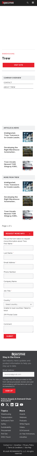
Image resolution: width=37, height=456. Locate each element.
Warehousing (8, 54)
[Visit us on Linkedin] (12, 404)
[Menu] (33, 3)
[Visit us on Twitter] (7, 404)
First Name (8, 244)
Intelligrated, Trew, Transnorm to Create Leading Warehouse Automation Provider (12, 135)
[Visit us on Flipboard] (16, 404)
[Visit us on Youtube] (21, 404)
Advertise (17, 445)
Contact (8, 83)
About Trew (9, 87)
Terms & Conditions (15, 448)
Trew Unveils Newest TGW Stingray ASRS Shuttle (10, 164)
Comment (8, 324)
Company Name (10, 281)
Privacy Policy (20, 386)
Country (7, 300)
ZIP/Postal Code (10, 315)
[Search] (27, 3)
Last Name (9, 253)
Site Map (28, 448)
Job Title (8, 291)
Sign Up (9, 391)
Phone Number (10, 272)
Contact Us (7, 445)
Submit (9, 336)
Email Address (10, 262)
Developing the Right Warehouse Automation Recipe (11, 149)
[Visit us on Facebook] (2, 404)
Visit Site (18, 65)
